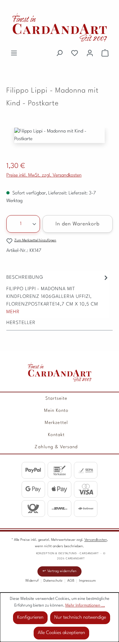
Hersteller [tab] (21, 323)
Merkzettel (56, 422)
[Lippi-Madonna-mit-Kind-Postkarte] (59, 135)
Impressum (87, 581)
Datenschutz (53, 581)
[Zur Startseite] (59, 371)
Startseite (56, 398)
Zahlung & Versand (56, 447)
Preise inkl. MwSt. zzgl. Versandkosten (44, 175)
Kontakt (56, 435)
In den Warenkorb (78, 224)
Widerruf (32, 581)
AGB (70, 581)
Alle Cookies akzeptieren (61, 633)
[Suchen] (59, 53)
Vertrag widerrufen (61, 571)
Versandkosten (95, 540)
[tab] (57, 294)
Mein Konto (56, 410)
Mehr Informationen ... (85, 605)
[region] (59, 142)
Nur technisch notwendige (80, 617)
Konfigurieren (30, 617)
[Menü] (14, 53)
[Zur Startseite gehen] (59, 27)
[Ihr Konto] (89, 53)
